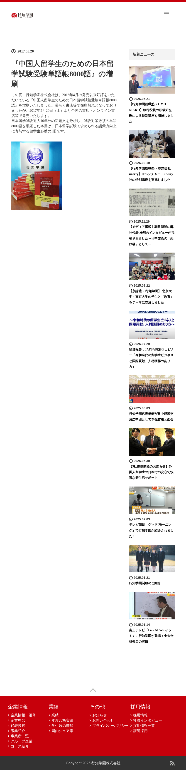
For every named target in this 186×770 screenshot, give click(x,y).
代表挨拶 (18, 726)
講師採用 (140, 731)
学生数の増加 (62, 726)
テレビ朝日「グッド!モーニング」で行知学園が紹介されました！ (151, 530)
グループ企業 (21, 741)
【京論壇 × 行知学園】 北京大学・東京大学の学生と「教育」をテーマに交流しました (151, 296)
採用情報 (140, 715)
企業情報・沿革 (23, 715)
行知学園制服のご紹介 (145, 583)
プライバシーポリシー (110, 726)
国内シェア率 (62, 731)
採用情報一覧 (144, 726)
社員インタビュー (147, 720)
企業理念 (18, 720)
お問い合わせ (103, 720)
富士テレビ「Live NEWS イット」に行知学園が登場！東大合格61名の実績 (151, 635)
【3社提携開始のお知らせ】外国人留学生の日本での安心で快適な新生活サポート (151, 472)
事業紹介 (18, 731)
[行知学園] (22, 14)
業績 (55, 715)
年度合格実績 (62, 720)
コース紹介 (20, 746)
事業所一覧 (20, 736)
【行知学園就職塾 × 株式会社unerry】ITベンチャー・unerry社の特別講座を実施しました (151, 174)
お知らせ (99, 715)
